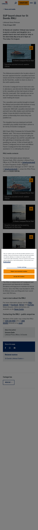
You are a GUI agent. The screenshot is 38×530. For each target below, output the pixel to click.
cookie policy (7, 262)
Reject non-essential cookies (19, 271)
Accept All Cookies (19, 276)
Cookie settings (21, 267)
